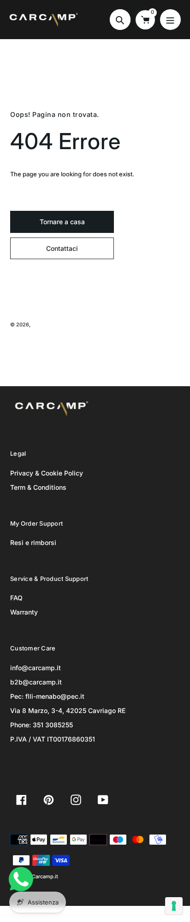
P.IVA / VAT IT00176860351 (52, 739)
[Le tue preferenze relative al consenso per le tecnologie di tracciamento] (174, 906)
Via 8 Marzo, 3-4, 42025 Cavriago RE (67, 710)
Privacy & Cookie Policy (46, 473)
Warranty (24, 612)
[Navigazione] (170, 19)
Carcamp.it (45, 324)
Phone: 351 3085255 (41, 725)
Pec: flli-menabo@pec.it (47, 696)
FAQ (16, 598)
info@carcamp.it (35, 668)
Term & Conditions (38, 487)
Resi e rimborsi (33, 542)
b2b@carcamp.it (36, 682)
